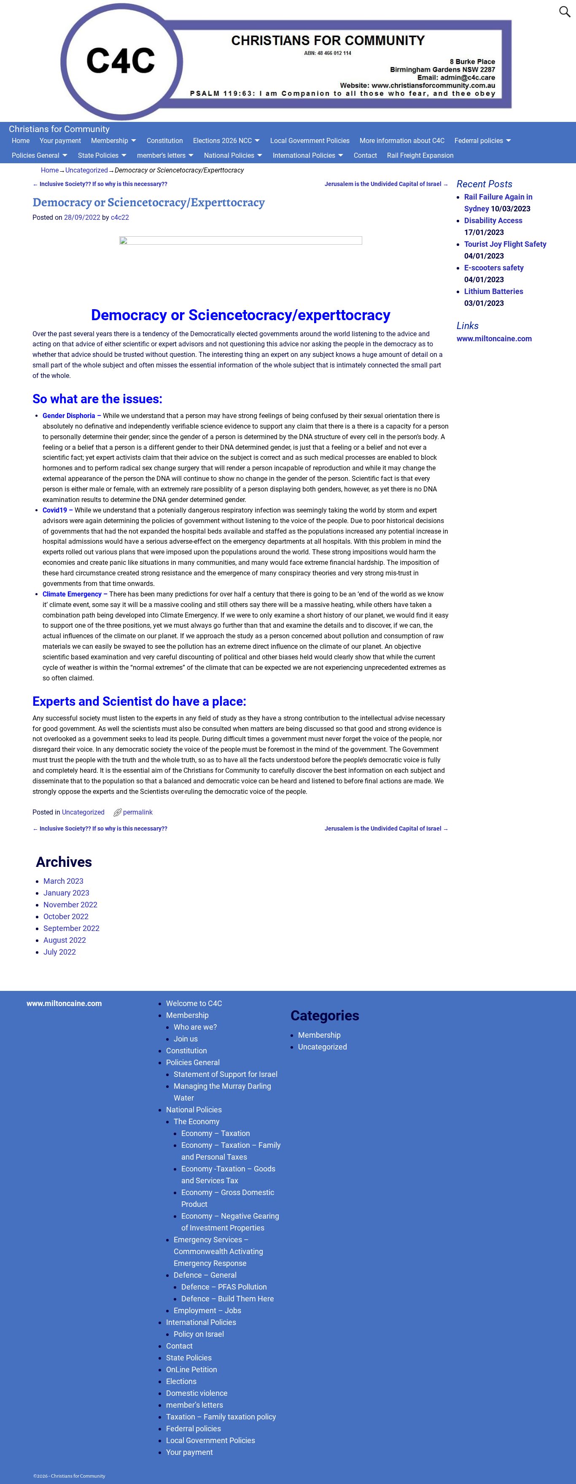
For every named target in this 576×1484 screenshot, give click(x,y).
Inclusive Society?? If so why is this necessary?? (99, 184)
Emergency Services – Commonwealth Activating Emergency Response (218, 1251)
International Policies (304, 155)
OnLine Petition (191, 1369)
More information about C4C (402, 141)
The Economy (197, 1121)
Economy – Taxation (215, 1133)
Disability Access (493, 220)
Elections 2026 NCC (222, 141)
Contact (365, 155)
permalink (138, 812)
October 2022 (66, 916)
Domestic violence (197, 1393)
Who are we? (195, 1027)
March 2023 (63, 881)
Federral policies (479, 141)
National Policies (229, 155)
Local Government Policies (310, 141)
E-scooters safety (494, 267)
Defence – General (205, 1275)
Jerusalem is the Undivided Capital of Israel (387, 184)
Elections (181, 1381)
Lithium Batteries (493, 291)
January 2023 (66, 892)
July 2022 (59, 951)
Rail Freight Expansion (420, 155)
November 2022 (70, 904)
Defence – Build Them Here (227, 1298)
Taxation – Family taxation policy (221, 1416)
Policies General (35, 155)
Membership (109, 141)
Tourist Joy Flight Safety (505, 244)
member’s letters (161, 155)
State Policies (98, 155)
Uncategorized (86, 170)
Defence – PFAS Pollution (224, 1286)
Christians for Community (59, 129)
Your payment (60, 141)
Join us (186, 1038)
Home (21, 141)
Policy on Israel (199, 1334)
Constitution (165, 141)
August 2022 (64, 940)
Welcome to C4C (194, 1003)
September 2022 (71, 928)
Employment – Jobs (207, 1310)
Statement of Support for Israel (225, 1074)
